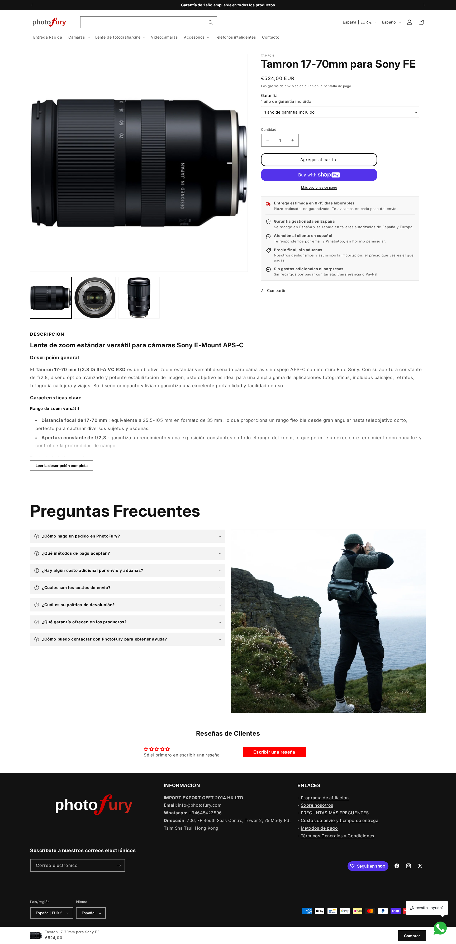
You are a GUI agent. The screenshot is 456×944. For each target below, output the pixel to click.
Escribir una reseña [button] (274, 752)
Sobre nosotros (317, 805)
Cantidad (268, 129)
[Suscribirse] (119, 865)
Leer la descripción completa (62, 465)
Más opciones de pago (319, 187)
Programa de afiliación (325, 797)
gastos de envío (281, 86)
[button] (78, 37)
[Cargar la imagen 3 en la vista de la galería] (139, 298)
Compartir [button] (276, 290)
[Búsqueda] (211, 22)
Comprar (412, 935)
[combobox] (148, 22)
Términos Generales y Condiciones (337, 835)
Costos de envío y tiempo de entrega (340, 820)
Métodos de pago (319, 827)
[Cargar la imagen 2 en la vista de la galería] (95, 298)
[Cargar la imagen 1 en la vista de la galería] (51, 298)
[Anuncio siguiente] (424, 5)
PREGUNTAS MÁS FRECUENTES (335, 812)
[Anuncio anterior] (32, 5)
